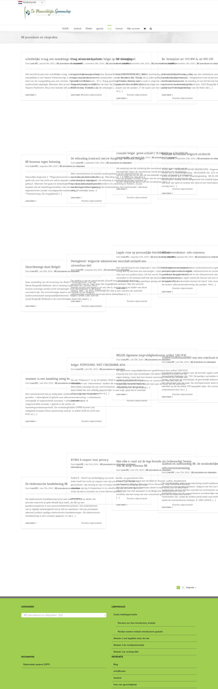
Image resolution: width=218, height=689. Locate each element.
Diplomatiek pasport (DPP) (36, 664)
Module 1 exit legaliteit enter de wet (131, 638)
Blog (115, 664)
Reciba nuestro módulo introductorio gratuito (140, 631)
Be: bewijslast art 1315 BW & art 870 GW (187, 59)
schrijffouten (119, 671)
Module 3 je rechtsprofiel (125, 651)
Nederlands (29, 2)
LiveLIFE (34, 63)
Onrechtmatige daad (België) (42, 267)
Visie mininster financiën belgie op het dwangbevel (103, 59)
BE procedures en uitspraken (119, 163)
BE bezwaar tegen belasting (42, 162)
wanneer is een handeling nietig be (47, 379)
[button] (151, 28)
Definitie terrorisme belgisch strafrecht (186, 154)
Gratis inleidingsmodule (125, 614)
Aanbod (117, 678)
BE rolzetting (124, 59)
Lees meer (30, 95)
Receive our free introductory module (136, 623)
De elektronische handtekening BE (46, 484)
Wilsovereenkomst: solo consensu (183, 252)
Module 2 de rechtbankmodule (128, 645)
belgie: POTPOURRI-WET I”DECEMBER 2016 (98, 365)
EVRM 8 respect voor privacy (90, 460)
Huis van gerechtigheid (125, 684)
